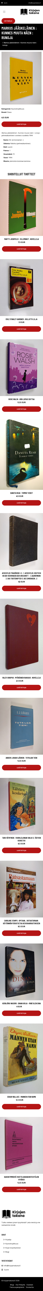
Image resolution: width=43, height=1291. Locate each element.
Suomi (5, 3)
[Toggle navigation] (4, 12)
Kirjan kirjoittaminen (13, 1248)
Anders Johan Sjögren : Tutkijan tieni (21, 758)
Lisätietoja (21, 124)
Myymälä (8, 21)
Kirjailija (8, 1240)
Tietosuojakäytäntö (17, 1287)
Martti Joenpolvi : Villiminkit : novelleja (21, 239)
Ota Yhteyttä (20, 1285)
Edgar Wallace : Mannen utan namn (21, 1097)
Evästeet (30, 1285)
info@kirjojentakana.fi (34, 3)
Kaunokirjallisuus (17, 109)
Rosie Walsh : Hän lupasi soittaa (21, 399)
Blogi (7, 1252)
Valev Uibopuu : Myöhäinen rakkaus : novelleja (21, 677)
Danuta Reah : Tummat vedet (21, 493)
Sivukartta (30, 1287)
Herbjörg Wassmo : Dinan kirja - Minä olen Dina (21, 1003)
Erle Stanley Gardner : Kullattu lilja (21, 319)
